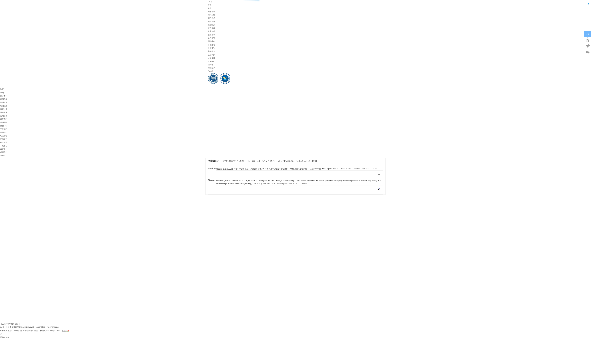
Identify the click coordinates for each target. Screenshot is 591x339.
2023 (241, 161)
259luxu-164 (4, 337)
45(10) (250, 161)
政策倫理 (211, 58)
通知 (209, 8)
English (210, 71)
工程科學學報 (228, 161)
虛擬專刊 (211, 35)
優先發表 (211, 28)
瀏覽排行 (211, 41)
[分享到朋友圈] (587, 52)
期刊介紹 (211, 15)
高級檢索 (211, 51)
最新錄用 (211, 25)
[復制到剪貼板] (379, 174)
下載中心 (211, 61)
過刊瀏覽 (211, 38)
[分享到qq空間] (587, 40)
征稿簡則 (211, 55)
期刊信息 (211, 18)
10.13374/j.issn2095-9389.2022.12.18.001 (361, 169)
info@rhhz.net (55, 330)
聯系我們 (211, 68)
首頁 (209, 5)
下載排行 (211, 45)
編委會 (210, 65)
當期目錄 (211, 31)
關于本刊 (211, 11)
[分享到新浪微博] (587, 46)
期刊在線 (211, 21)
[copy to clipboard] (379, 189)
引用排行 (211, 48)
